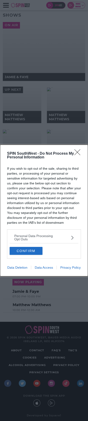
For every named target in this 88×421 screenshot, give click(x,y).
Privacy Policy (70, 267)
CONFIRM (26, 251)
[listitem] (44, 237)
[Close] (78, 153)
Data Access (44, 267)
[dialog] (44, 210)
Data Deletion (17, 267)
